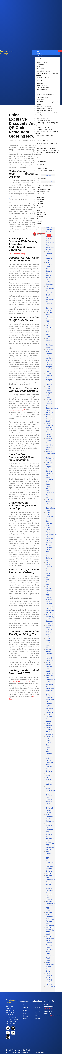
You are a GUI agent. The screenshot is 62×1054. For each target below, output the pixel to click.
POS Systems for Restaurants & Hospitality (46, 114)
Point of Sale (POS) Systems (49, 762)
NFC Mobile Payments (49, 671)
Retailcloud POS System (44, 110)
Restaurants (50, 945)
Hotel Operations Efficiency (50, 621)
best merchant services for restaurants (50, 360)
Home (38, 51)
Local (48, 643)
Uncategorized (51, 986)
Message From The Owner (45, 185)
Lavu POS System (42, 62)
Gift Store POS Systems (44, 106)
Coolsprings (40, 206)
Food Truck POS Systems (44, 129)
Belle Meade (40, 199)
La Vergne (40, 216)
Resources (40, 175)
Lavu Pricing (40, 64)
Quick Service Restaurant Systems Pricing (46, 132)
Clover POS (40, 69)
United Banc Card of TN (22, 681)
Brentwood (40, 201)
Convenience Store (42, 97)
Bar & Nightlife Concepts (49, 282)
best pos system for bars (49, 388)
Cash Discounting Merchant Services (48, 150)
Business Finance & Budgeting (49, 425)
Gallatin (39, 210)
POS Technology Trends (50, 847)
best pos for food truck (49, 369)
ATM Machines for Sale (49, 265)
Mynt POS (40, 66)
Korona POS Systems (43, 71)
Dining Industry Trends (49, 543)
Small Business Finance (49, 975)
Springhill (39, 221)
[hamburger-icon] (60, 51)
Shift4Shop (40, 53)
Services (39, 55)
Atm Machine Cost (49, 258)
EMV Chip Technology (43, 87)
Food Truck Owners (48, 573)
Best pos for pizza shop (49, 375)
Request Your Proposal (43, 191)
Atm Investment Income (50, 247)
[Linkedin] (13, 1033)
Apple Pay (40, 83)
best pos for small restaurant (49, 382)
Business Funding (42, 168)
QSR (47, 858)
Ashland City (40, 197)
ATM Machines (41, 161)
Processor (49, 856)
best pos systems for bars (49, 395)
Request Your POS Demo (44, 189)
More (38, 158)
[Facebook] (8, 1028)
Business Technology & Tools (50, 458)
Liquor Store (40, 100)
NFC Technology (42, 89)
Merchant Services (42, 140)
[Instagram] (8, 1037)
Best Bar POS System (43, 120)
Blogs (38, 228)
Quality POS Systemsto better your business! (46, 153)
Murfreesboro (41, 219)
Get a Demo (13, 254)
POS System (40, 59)
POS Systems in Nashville (45, 136)
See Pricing (21, 254)
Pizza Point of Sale (48, 743)
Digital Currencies (42, 85)
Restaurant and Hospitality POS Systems (49, 895)
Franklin (39, 208)
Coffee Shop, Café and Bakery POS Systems (46, 124)
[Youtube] (8, 1033)
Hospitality (49, 606)
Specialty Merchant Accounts (49, 982)
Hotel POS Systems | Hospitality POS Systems (47, 103)
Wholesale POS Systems (44, 108)
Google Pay (40, 81)
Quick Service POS (42, 118)
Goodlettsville (41, 212)
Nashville (49, 667)
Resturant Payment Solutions (45, 170)
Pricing (39, 187)
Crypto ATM (40, 165)
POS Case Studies (42, 178)
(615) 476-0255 (49, 1008)
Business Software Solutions (45, 94)
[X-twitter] (13, 1028)
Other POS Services (43, 77)
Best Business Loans (49, 341)
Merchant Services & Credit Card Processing (46, 145)
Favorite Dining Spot (49, 549)
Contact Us (40, 230)
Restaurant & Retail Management (50, 878)
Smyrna (39, 223)
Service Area (40, 194)
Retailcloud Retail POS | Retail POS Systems (46, 74)
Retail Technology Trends (50, 964)
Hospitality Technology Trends (50, 610)
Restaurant (49, 873)
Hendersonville (41, 214)
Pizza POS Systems (43, 127)
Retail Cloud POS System (49, 949)
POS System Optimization (50, 788)
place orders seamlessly (17, 410)
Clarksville (40, 203)
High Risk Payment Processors (46, 148)
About (38, 181)
